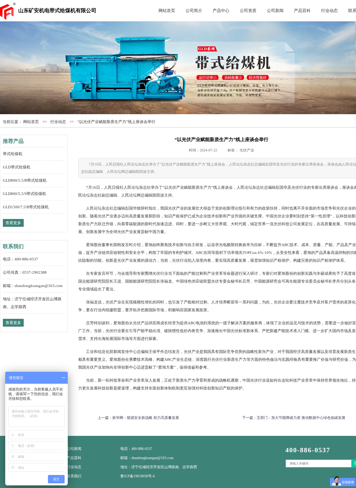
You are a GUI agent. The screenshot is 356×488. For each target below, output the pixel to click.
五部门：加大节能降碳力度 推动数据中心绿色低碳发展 (301, 418)
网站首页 (166, 10)
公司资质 (248, 10)
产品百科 (302, 10)
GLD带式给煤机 (16, 167)
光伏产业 (247, 150)
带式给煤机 (12, 154)
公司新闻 (275, 10)
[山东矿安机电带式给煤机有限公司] (178, 67)
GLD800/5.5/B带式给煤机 (25, 180)
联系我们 (74, 476)
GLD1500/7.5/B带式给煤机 (26, 207)
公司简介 (194, 10)
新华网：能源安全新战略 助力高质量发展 (145, 418)
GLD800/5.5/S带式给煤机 (24, 194)
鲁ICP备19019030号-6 (137, 476)
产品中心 (221, 10)
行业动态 (329, 10)
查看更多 (13, 223)
